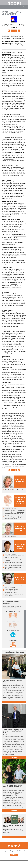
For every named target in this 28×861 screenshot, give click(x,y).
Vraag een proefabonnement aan (14, 837)
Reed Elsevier (14, 284)
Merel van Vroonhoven (14, 168)
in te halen (16, 98)
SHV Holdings (20, 512)
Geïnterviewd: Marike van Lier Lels (20, 481)
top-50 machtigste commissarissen (12, 185)
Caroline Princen (21, 121)
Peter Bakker (22, 149)
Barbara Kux (23, 59)
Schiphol (21, 271)
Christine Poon (11, 80)
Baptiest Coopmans (8, 159)
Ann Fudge (12, 105)
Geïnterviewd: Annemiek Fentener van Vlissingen (20, 501)
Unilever (4, 103)
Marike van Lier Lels (18, 269)
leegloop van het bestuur (12, 326)
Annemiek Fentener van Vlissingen (10, 226)
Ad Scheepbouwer (6, 141)
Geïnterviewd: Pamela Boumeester (20, 546)
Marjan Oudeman (6, 331)
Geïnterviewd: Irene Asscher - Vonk (20, 528)
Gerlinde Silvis (12, 170)
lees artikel (14, 702)
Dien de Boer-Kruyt (11, 285)
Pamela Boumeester (9, 312)
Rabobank (4, 170)
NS (20, 313)
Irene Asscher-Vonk (18, 236)
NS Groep (14, 554)
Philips (13, 52)
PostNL (21, 489)
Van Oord (14, 508)
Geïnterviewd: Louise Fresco (20, 578)
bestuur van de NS (18, 167)
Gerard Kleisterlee (6, 54)
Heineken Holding (20, 510)
